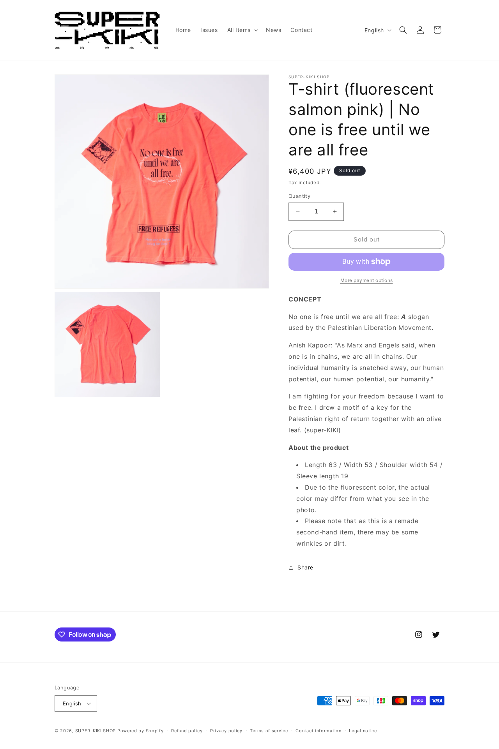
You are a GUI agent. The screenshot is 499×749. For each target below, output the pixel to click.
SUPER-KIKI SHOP (95, 730)
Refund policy (186, 730)
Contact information (318, 730)
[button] (242, 30)
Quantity (299, 196)
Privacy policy (226, 730)
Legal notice (363, 730)
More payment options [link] (366, 280)
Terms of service (269, 730)
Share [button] (305, 567)
